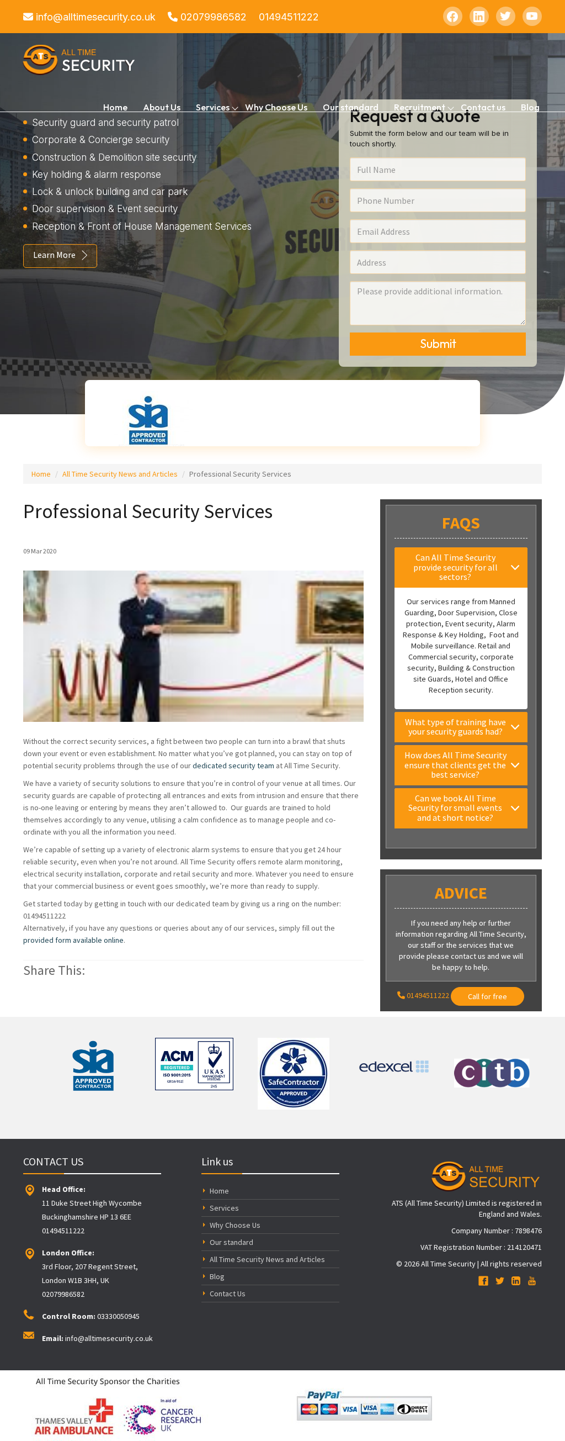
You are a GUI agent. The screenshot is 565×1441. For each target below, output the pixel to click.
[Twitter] (505, 16)
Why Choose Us (276, 107)
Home (115, 107)
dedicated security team (233, 765)
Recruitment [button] (419, 107)
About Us (161, 107)
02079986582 (212, 17)
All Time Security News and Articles (120, 474)
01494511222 (289, 17)
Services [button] (213, 107)
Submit (438, 343)
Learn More (54, 254)
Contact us (483, 107)
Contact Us (228, 1294)
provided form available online (73, 940)
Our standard (351, 107)
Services (224, 1208)
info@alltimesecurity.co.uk (94, 17)
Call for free (487, 996)
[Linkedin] (479, 16)
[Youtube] (532, 16)
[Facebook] (452, 16)
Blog (530, 107)
